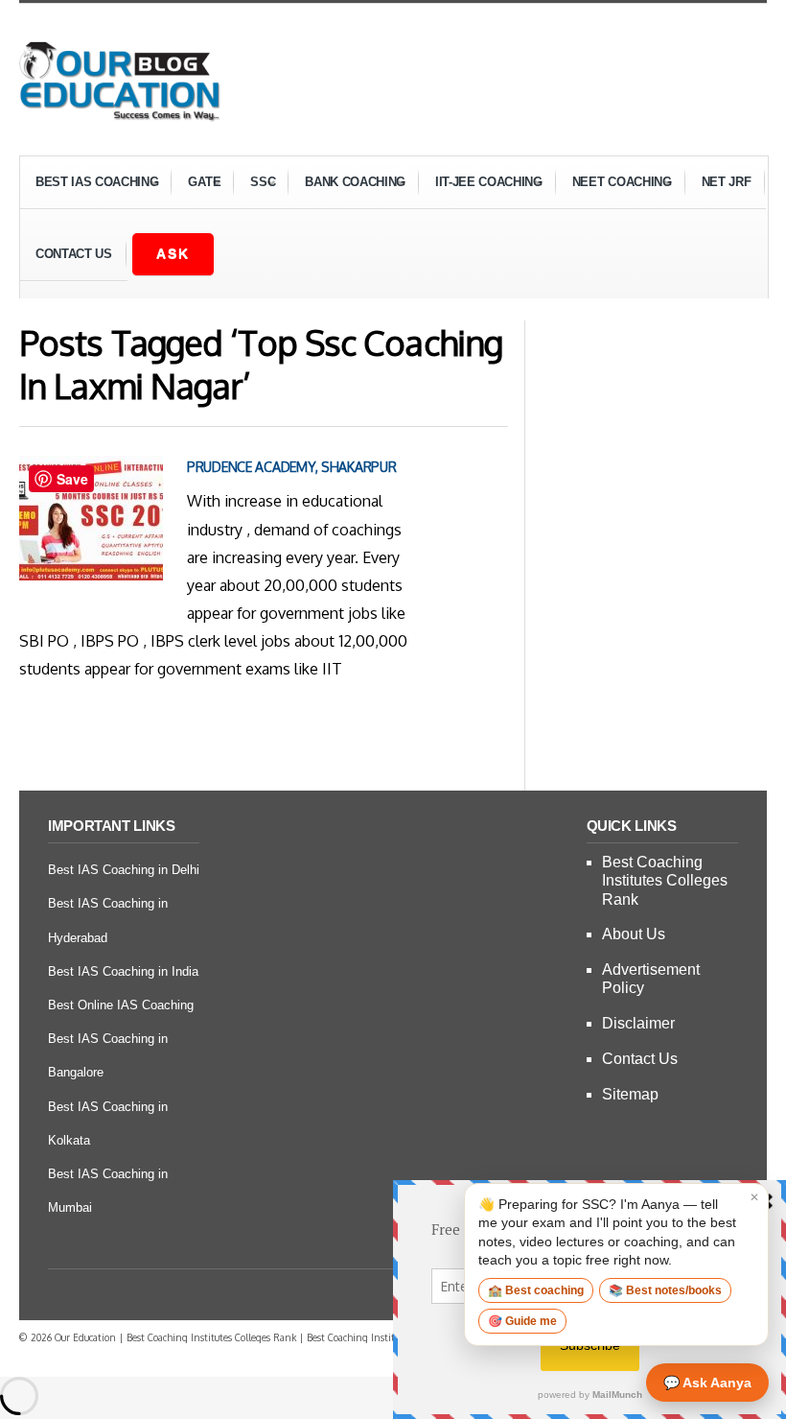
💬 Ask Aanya (707, 1382)
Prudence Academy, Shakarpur (291, 467)
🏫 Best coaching (536, 1290)
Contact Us (73, 254)
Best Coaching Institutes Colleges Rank (665, 880)
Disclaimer (638, 1023)
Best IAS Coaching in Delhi (123, 870)
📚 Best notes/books (665, 1290)
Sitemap (630, 1094)
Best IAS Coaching (89, 185)
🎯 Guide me (522, 1321)
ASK (173, 253)
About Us (633, 934)
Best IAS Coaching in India (123, 971)
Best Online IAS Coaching (121, 1005)
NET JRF (726, 182)
